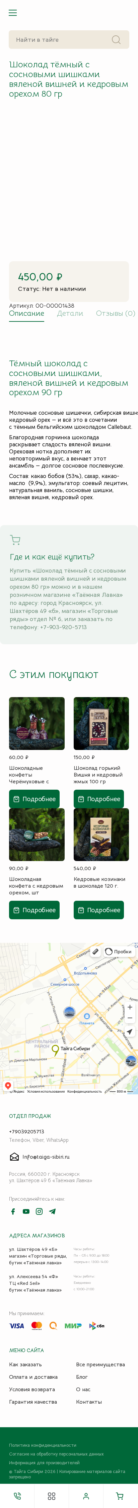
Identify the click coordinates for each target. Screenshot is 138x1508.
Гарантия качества (33, 1402)
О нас (83, 1389)
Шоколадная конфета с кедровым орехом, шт (36, 885)
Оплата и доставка (33, 1377)
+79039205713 (26, 1131)
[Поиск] (116, 39)
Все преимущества (100, 1364)
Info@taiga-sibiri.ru (46, 1157)
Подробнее (39, 799)
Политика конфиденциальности (42, 1445)
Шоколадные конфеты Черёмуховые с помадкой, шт (29, 774)
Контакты (89, 1402)
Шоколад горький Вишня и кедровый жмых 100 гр (98, 774)
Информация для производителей (44, 1463)
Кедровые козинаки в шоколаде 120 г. (99, 882)
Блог (82, 1377)
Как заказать (25, 1364)
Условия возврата (32, 1389)
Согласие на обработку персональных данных (56, 1454)
